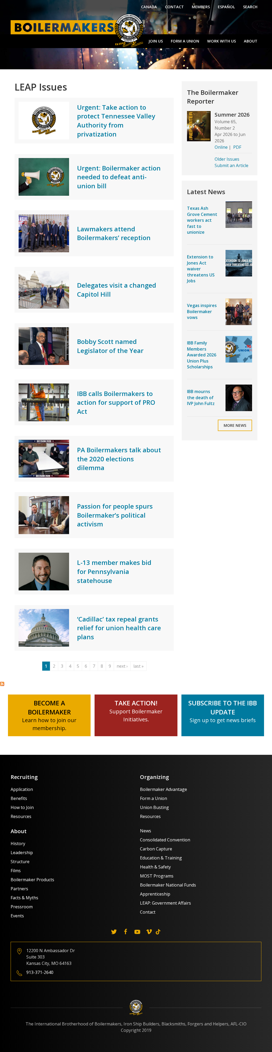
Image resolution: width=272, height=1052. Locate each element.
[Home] (78, 30)
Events (17, 916)
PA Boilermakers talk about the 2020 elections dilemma (119, 458)
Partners (19, 889)
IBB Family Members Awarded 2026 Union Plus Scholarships (201, 355)
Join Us (155, 41)
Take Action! (136, 703)
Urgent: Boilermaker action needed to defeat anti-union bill (119, 177)
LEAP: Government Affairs (165, 903)
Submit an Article (231, 165)
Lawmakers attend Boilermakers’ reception (114, 233)
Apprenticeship (155, 894)
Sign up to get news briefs (223, 720)
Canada (149, 6)
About (250, 41)
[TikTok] (158, 931)
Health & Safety (155, 867)
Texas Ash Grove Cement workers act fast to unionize (202, 220)
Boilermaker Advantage (163, 789)
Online (221, 147)
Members (201, 6)
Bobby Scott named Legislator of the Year (110, 346)
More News (235, 425)
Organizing (154, 777)
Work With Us (221, 41)
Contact (174, 6)
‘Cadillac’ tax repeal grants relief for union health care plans (119, 628)
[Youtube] (137, 931)
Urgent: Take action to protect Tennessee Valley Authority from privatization (116, 120)
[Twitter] (114, 931)
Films (16, 871)
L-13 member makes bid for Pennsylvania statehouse (114, 571)
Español (226, 6)
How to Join (22, 807)
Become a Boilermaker (49, 707)
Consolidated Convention (165, 840)
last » (138, 666)
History (18, 843)
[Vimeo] (149, 931)
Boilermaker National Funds (168, 885)
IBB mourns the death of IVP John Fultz (201, 397)
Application (22, 789)
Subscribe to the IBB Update (222, 707)
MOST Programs (156, 876)
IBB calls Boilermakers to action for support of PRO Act (116, 402)
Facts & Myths (24, 898)
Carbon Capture (156, 849)
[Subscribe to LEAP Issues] (2, 683)
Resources (21, 816)
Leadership (22, 852)
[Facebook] (126, 931)
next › (122, 666)
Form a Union (185, 41)
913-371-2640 (39, 972)
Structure (20, 861)
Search (250, 6)
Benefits (19, 798)
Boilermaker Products (32, 880)
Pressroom (22, 907)
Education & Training (161, 858)
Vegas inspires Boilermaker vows (202, 311)
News (145, 831)
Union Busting (154, 807)
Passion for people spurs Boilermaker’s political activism (115, 515)
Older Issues (227, 159)
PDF (237, 147)
